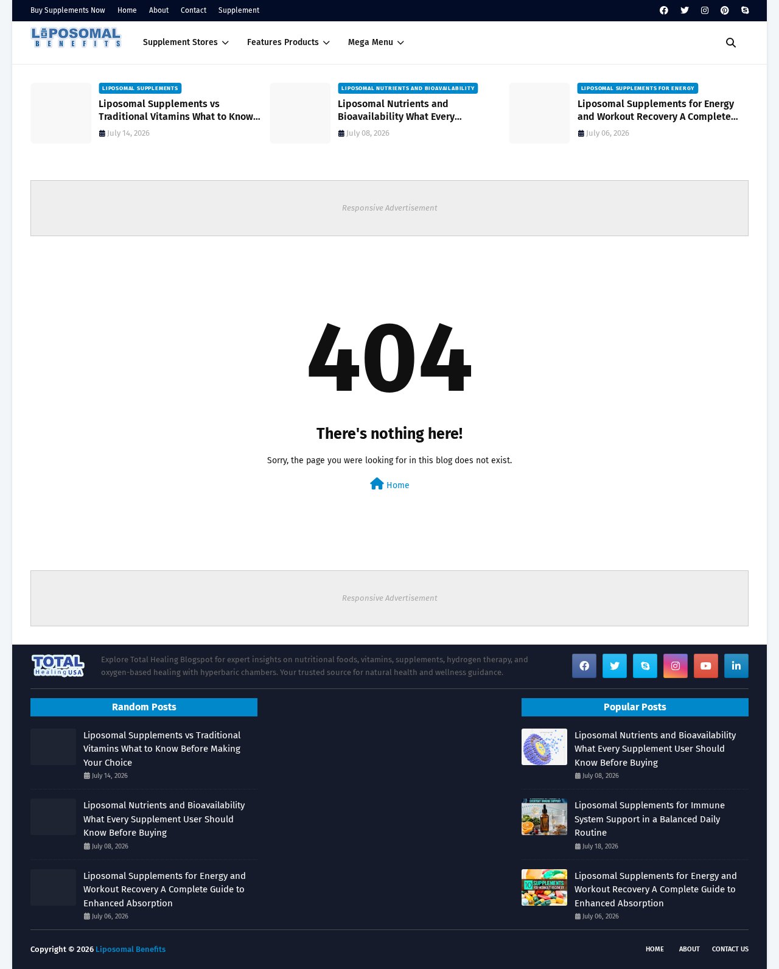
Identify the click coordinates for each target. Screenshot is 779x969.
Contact (193, 10)
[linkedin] (736, 666)
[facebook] (664, 10)
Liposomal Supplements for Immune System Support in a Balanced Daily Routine (650, 819)
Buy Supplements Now (67, 10)
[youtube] (706, 666)
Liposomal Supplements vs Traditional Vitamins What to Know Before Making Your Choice (176, 111)
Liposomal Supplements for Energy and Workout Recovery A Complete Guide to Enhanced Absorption (656, 111)
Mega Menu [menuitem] (370, 42)
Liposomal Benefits (131, 949)
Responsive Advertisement (390, 207)
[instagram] (704, 10)
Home (127, 10)
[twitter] (684, 10)
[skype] (743, 10)
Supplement (238, 10)
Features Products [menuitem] (283, 42)
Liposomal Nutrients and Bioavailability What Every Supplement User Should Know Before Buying (423, 111)
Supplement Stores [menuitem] (180, 42)
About (159, 10)
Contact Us (730, 949)
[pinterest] (725, 10)
